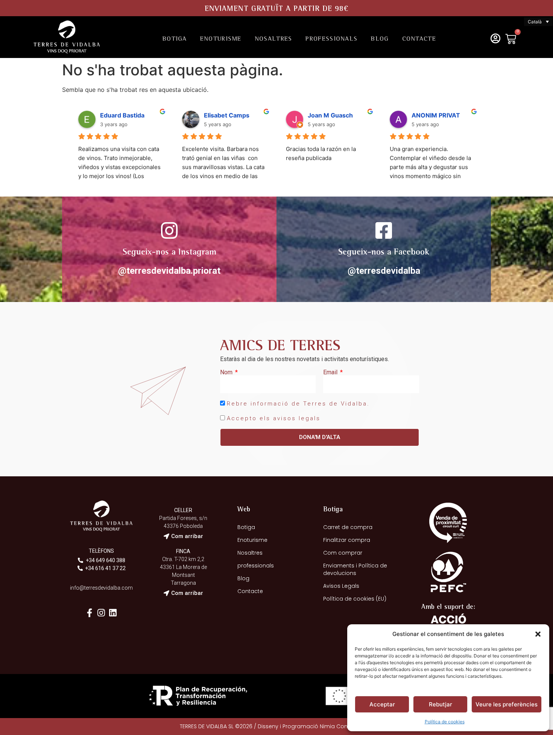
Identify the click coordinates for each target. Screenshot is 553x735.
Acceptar (382, 704)
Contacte (419, 39)
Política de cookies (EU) (354, 598)
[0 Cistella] (510, 39)
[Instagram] (101, 612)
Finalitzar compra (346, 540)
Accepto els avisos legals (274, 418)
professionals (331, 39)
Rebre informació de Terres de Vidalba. (298, 403)
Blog (380, 39)
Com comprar (342, 553)
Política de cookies (445, 721)
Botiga (174, 39)
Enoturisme (221, 39)
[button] (538, 634)
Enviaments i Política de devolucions (355, 569)
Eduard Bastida (122, 115)
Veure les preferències (507, 704)
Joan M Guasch (330, 115)
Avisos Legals (341, 586)
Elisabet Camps (226, 115)
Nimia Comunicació (346, 726)
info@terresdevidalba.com (101, 588)
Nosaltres (273, 39)
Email (331, 372)
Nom (227, 372)
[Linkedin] (113, 612)
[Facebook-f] (89, 612)
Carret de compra (347, 527)
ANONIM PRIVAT (436, 115)
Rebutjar (440, 704)
